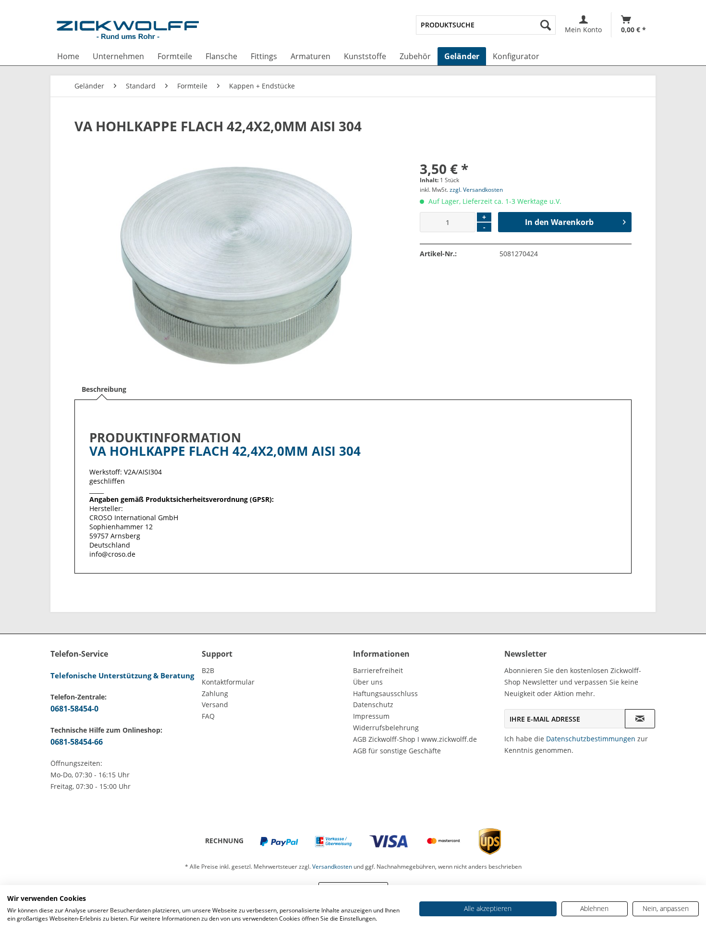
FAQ (208, 716)
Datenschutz (373, 704)
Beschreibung (104, 389)
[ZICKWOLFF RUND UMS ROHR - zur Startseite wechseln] (127, 32)
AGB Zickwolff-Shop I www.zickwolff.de (415, 739)
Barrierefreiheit (378, 670)
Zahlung (215, 693)
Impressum (371, 716)
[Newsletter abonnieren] (640, 718)
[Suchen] (546, 25)
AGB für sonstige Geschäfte (397, 750)
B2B (208, 670)
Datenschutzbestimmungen (590, 738)
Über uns (368, 681)
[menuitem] (486, 25)
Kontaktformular (228, 681)
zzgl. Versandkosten (476, 190)
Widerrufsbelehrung (386, 727)
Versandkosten (332, 866)
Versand (215, 704)
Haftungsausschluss (385, 693)
